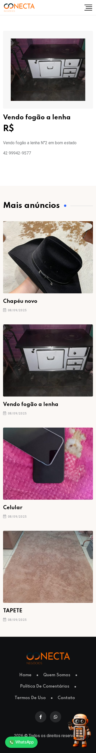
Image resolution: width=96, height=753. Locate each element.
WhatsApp (24, 742)
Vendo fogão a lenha (30, 404)
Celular (13, 507)
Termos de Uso (30, 698)
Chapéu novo (20, 301)
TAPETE (12, 611)
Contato (66, 698)
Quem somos (56, 675)
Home (25, 675)
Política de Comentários (44, 686)
